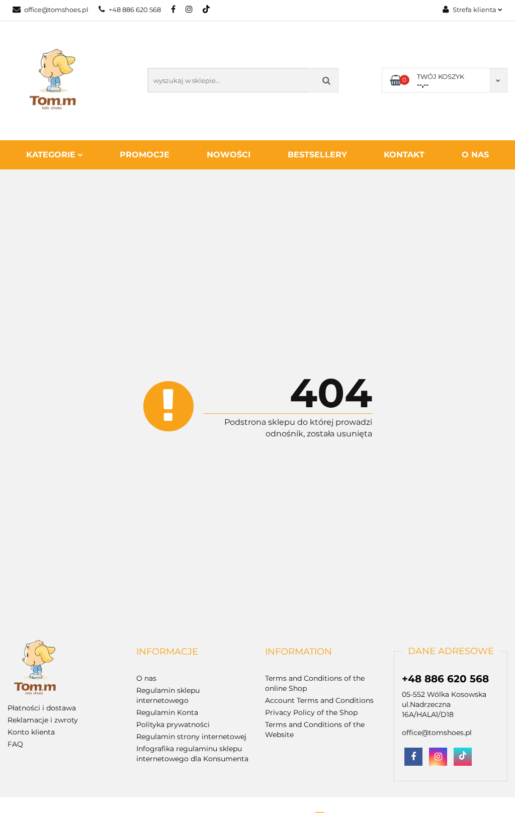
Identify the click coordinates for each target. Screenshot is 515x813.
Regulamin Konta (167, 712)
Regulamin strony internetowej (191, 736)
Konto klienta (31, 732)
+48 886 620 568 (135, 10)
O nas (475, 154)
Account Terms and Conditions (319, 700)
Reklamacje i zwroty (43, 720)
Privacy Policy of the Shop (311, 712)
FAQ (15, 744)
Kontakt (404, 154)
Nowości (228, 154)
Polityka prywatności (173, 724)
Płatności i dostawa (42, 707)
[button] (167, 652)
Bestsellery (317, 154)
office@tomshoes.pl (56, 10)
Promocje (144, 154)
